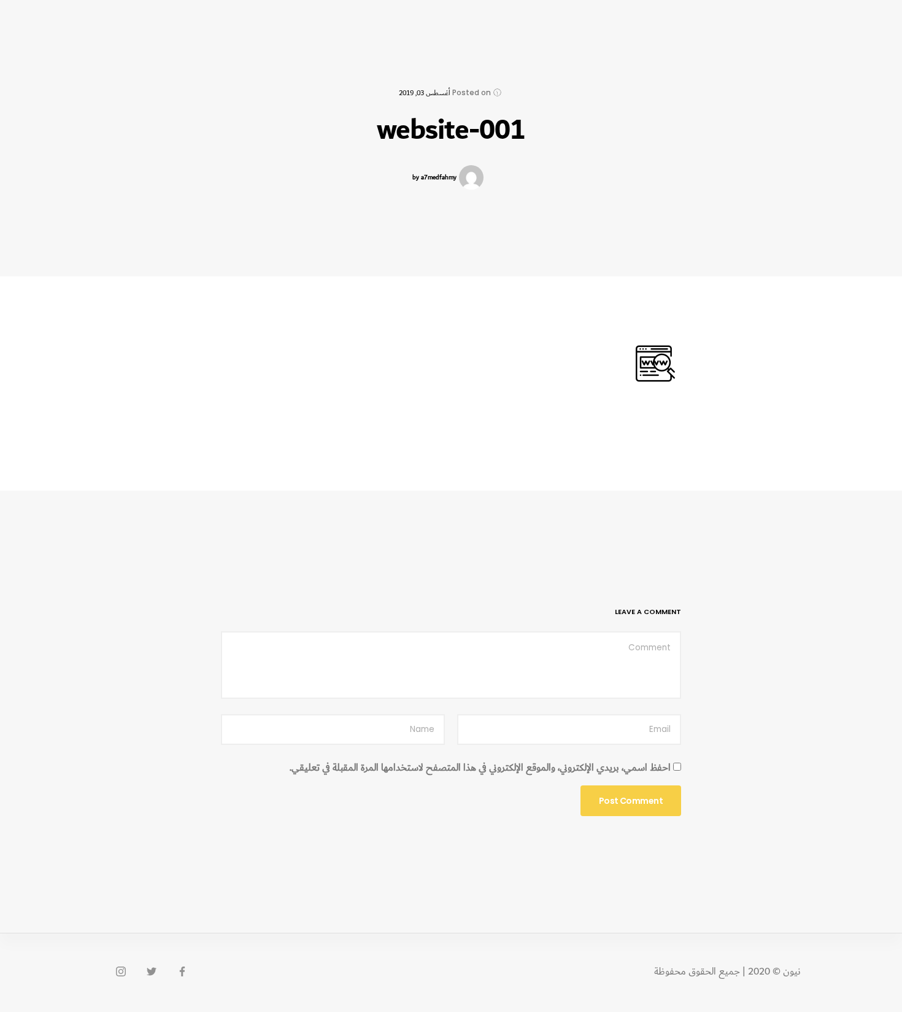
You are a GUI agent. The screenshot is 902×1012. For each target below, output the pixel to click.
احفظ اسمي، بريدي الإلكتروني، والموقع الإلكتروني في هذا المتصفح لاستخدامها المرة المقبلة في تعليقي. (480, 768)
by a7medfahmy (434, 178)
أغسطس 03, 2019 (424, 93)
